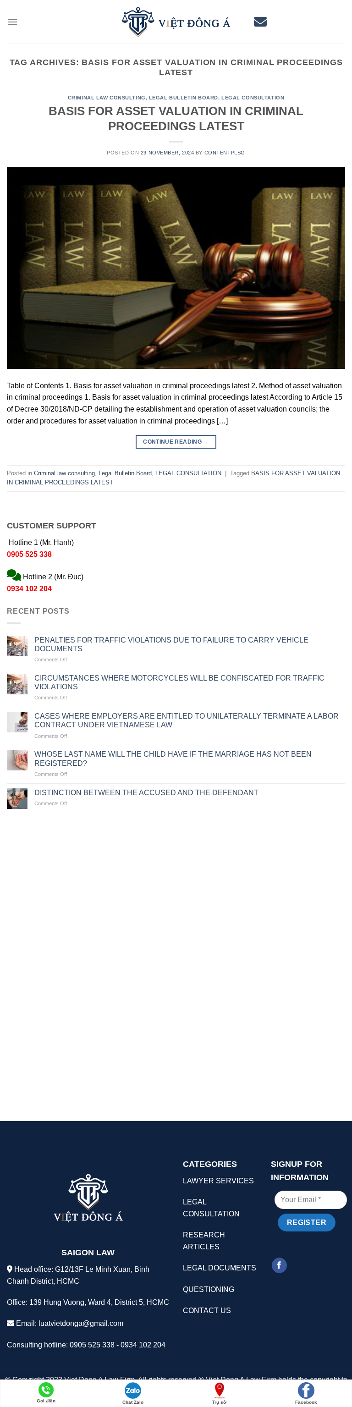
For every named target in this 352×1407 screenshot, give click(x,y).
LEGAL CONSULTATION (252, 97)
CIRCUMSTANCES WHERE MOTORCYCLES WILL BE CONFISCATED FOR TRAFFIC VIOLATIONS (179, 682)
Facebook (306, 1402)
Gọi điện (46, 1400)
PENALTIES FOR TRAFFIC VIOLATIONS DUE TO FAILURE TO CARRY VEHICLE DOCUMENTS (171, 644)
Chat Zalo (132, 1402)
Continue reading (176, 442)
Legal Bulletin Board (183, 97)
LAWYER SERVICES (218, 1181)
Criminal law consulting (107, 97)
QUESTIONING (208, 1289)
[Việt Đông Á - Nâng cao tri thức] (176, 22)
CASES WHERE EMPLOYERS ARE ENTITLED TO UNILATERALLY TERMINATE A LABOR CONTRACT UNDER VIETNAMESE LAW (186, 720)
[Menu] (12, 22)
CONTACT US (207, 1310)
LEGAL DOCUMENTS (219, 1268)
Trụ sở (219, 1402)
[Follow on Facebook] (279, 1265)
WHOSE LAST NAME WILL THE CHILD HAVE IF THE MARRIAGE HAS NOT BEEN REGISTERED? (173, 758)
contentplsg (224, 152)
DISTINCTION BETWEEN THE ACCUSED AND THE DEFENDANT (146, 793)
